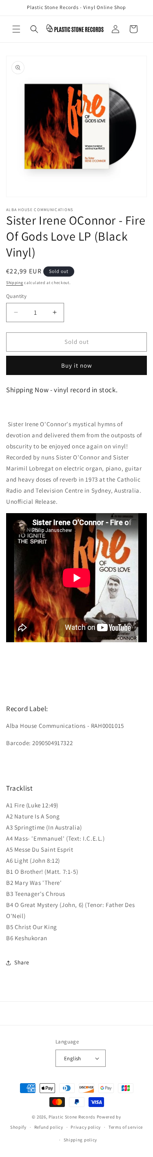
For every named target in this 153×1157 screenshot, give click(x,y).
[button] (16, 29)
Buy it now (76, 365)
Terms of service (126, 1127)
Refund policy (48, 1127)
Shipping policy (81, 1140)
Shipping (14, 282)
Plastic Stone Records (72, 1117)
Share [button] (21, 962)
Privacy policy (86, 1127)
